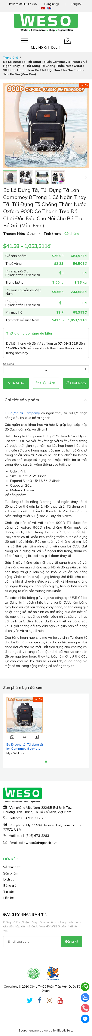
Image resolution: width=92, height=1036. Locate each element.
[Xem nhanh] (25, 736)
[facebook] (40, 1001)
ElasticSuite (65, 1030)
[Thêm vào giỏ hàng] (12, 736)
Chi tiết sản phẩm (22, 399)
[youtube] (60, 1001)
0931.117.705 (27, 4)
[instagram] (49, 1001)
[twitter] (30, 1001)
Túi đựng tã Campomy (22, 413)
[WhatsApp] (85, 986)
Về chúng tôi (12, 867)
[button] (26, 177)
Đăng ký (75, 4)
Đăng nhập (51, 4)
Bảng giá (9, 886)
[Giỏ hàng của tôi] (67, 40)
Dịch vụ (8, 879)
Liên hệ (8, 898)
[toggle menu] (24, 40)
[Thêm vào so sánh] (37, 736)
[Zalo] (85, 997)
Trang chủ (10, 58)
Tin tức (8, 892)
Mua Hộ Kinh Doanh (46, 47)
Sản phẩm (10, 873)
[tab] (46, 400)
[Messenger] (85, 1019)
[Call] (85, 1008)
